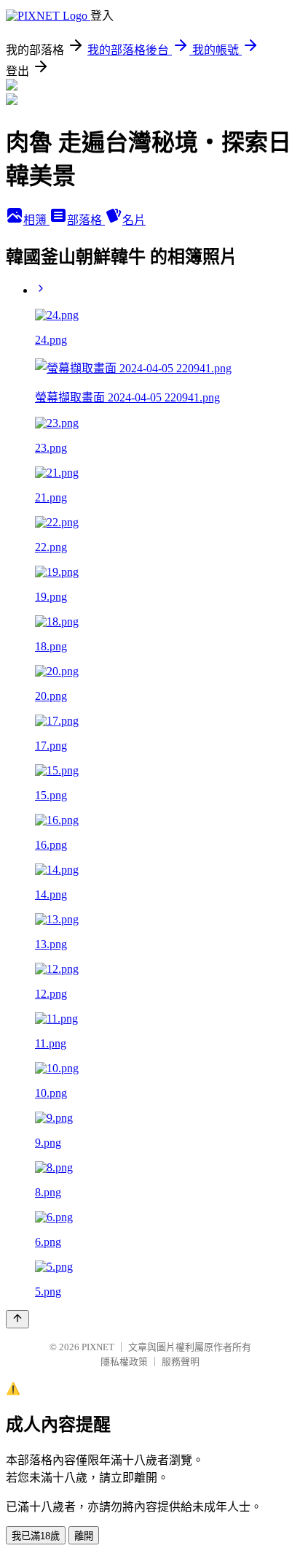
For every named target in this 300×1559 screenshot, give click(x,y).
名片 (134, 220)
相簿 (36, 220)
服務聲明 (181, 1361)
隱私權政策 (124, 1361)
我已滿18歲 (36, 1536)
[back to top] (17, 1319)
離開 (83, 1536)
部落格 (86, 220)
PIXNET (98, 1346)
